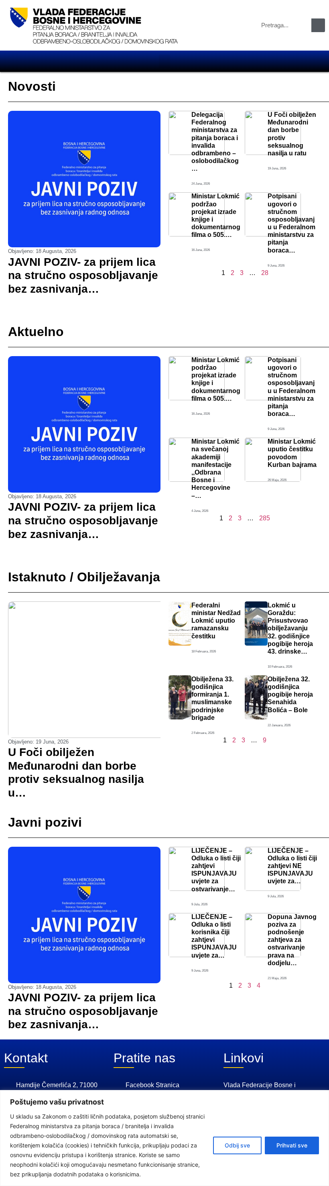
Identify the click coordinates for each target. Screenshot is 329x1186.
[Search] (318, 25)
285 (264, 518)
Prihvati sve (291, 1145)
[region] (164, 1138)
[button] (164, 61)
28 (264, 272)
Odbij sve (237, 1145)
